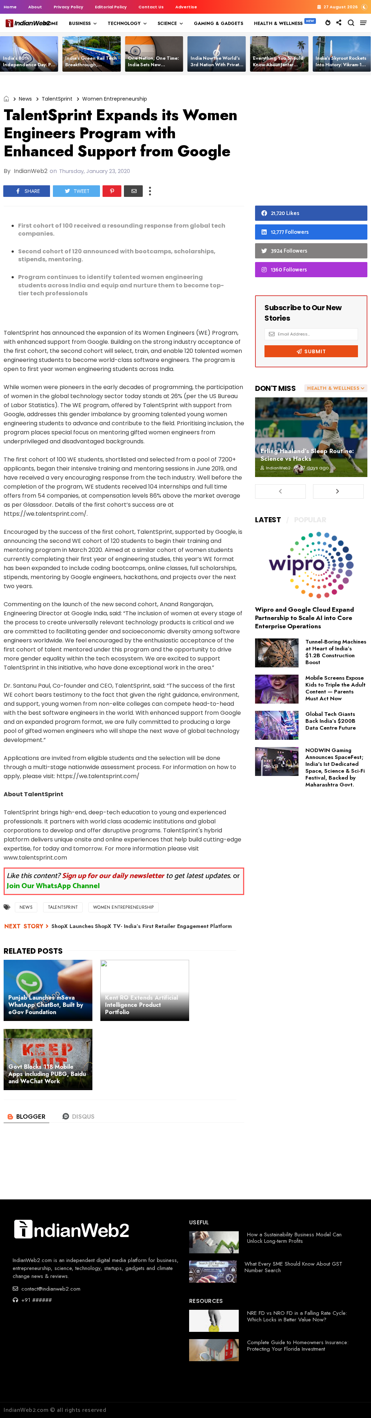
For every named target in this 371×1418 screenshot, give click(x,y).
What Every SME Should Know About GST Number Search (293, 1267)
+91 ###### (36, 1300)
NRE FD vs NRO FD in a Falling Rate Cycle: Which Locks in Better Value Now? (297, 1316)
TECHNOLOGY (124, 23)
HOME (51, 23)
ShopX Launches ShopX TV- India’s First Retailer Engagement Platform (141, 926)
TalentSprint (57, 98)
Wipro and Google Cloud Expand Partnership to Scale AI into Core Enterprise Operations (304, 617)
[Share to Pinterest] (112, 191)
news (25, 98)
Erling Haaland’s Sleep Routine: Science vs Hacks (307, 455)
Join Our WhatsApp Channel (53, 886)
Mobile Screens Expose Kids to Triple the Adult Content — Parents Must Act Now (335, 688)
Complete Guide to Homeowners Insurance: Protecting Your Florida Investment (298, 1345)
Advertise (186, 7)
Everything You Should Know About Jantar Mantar (278, 65)
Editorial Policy (111, 7)
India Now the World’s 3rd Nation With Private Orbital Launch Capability (216, 68)
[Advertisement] (311, 142)
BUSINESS (80, 23)
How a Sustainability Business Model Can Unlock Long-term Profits (294, 1238)
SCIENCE (167, 23)
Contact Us (151, 7)
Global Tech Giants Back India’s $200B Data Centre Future (330, 721)
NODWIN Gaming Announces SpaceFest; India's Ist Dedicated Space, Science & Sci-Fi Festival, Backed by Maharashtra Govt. (335, 767)
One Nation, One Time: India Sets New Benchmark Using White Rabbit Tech (154, 68)
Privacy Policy (68, 7)
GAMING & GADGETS (218, 23)
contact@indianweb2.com (50, 1289)
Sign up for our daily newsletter (113, 876)
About (35, 7)
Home (10, 7)
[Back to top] (353, 1400)
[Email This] (133, 191)
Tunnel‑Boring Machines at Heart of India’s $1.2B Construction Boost (335, 652)
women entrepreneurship (114, 98)
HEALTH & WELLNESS (278, 23)
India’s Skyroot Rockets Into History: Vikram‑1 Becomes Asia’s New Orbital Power (341, 68)
